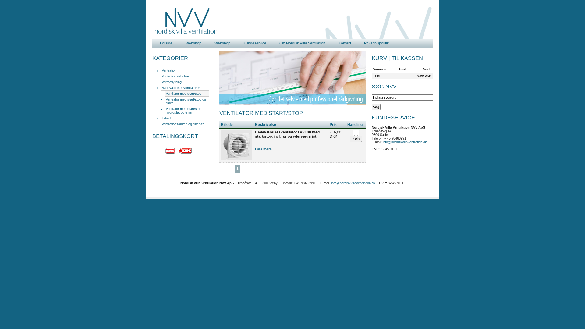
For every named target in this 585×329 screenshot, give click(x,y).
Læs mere (263, 149)
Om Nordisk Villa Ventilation (302, 43)
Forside (166, 43)
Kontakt (345, 43)
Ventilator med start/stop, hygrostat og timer (184, 110)
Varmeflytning (172, 82)
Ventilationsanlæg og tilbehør (183, 124)
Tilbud (166, 118)
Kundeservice (254, 43)
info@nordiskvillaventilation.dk (405, 142)
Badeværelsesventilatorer (181, 88)
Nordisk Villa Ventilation (186, 21)
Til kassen (407, 58)
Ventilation (169, 70)
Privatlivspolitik (376, 43)
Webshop (193, 43)
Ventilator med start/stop (183, 93)
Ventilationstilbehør (175, 76)
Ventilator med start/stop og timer (186, 101)
